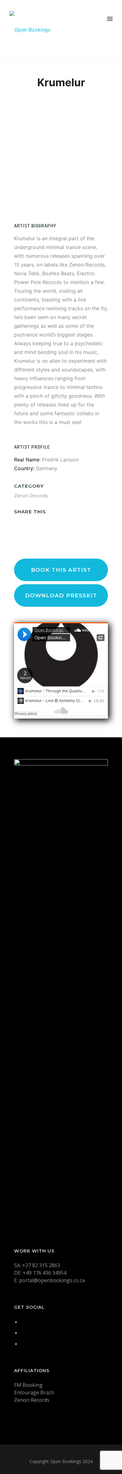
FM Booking (28, 1385)
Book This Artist (61, 570)
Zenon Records (31, 496)
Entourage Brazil (34, 1392)
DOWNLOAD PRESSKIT (61, 595)
